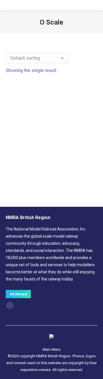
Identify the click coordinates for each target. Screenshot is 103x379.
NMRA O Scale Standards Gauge (51, 174)
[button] (89, 161)
